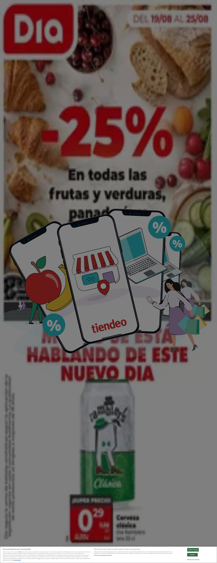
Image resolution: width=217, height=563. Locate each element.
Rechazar (192, 554)
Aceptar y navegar (193, 550)
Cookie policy (17, 560)
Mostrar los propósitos (193, 559)
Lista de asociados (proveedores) (103, 555)
